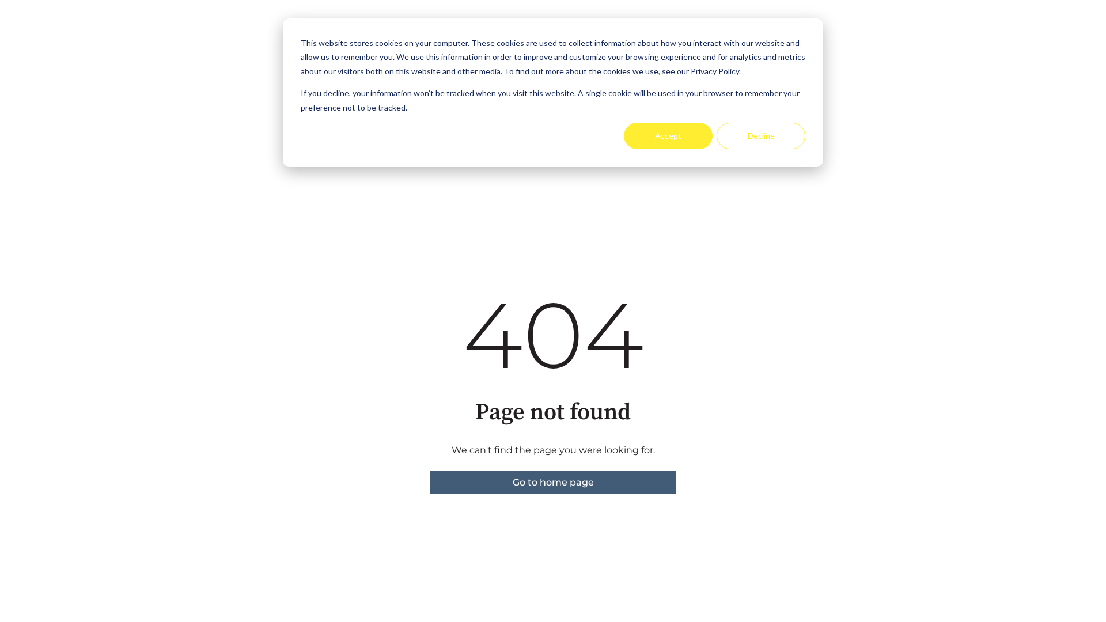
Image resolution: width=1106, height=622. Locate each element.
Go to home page (553, 482)
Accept (668, 136)
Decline (761, 136)
